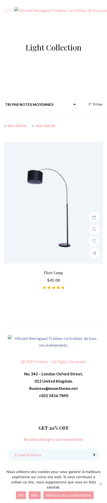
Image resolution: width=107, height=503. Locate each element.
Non (34, 495)
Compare (94, 253)
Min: (17, 126)
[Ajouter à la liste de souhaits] (94, 241)
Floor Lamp (53, 272)
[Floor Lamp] (53, 203)
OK (20, 495)
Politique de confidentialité (68, 495)
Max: (45, 126)
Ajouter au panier (94, 217)
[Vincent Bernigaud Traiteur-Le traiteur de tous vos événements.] (53, 341)
